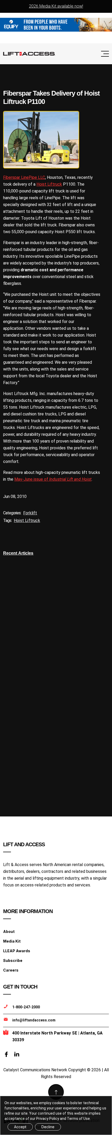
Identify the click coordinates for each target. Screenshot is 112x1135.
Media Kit (12, 941)
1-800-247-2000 (26, 1007)
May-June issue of (52, 479)
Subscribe (12, 960)
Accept (20, 1127)
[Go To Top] (56, 1092)
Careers (10, 970)
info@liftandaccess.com (33, 1020)
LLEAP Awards (16, 951)
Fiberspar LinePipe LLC (24, 177)
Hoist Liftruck (49, 184)
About (9, 931)
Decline (47, 1127)
